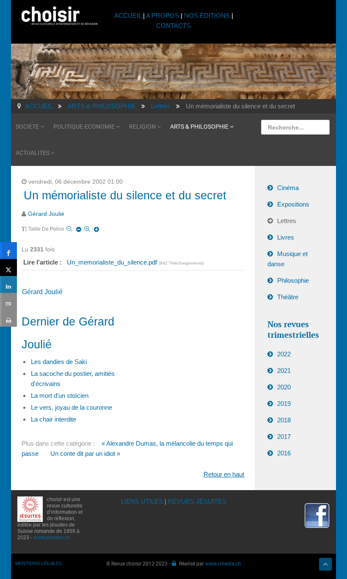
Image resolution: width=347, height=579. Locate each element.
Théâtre (287, 297)
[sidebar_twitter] (8, 267)
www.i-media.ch (223, 563)
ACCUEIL (128, 15)
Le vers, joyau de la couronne (71, 407)
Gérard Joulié (46, 214)
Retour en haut (224, 474)
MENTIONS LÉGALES (38, 563)
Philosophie (293, 280)
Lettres (286, 220)
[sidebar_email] (8, 301)
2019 (284, 403)
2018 (284, 420)
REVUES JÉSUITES (197, 501)
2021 (284, 370)
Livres (285, 237)
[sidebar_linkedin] (8, 284)
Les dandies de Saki (59, 361)
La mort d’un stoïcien (59, 395)
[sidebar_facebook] (8, 250)
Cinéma (288, 187)
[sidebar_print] (8, 318)
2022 (284, 354)
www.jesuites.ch (51, 537)
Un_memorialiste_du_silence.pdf (113, 262)
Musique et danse (287, 258)
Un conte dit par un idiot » (85, 453)
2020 (284, 387)
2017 (284, 436)
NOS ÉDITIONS (207, 15)
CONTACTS (173, 25)
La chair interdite (53, 419)
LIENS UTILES (142, 501)
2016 (284, 453)
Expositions (293, 204)
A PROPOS (162, 15)
